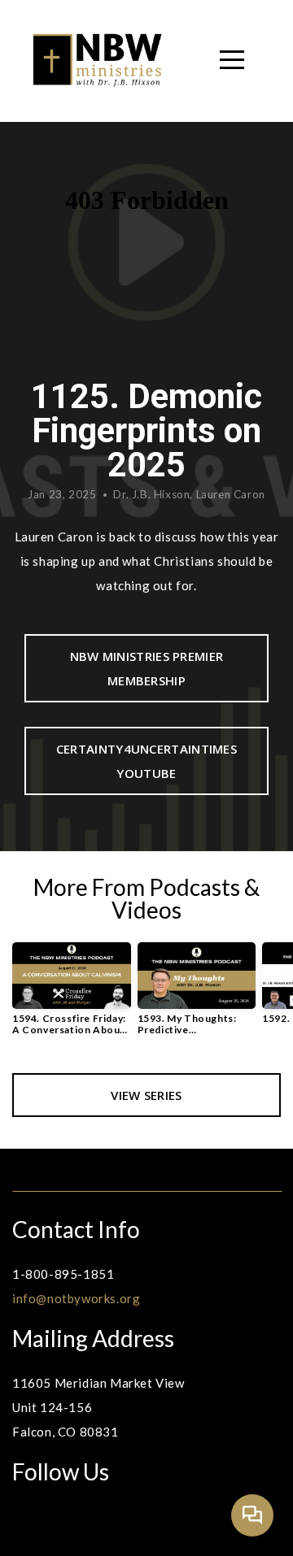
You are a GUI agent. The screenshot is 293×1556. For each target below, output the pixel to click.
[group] (71, 995)
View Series (146, 1095)
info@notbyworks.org (76, 1298)
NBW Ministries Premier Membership (147, 668)
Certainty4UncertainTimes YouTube (146, 761)
